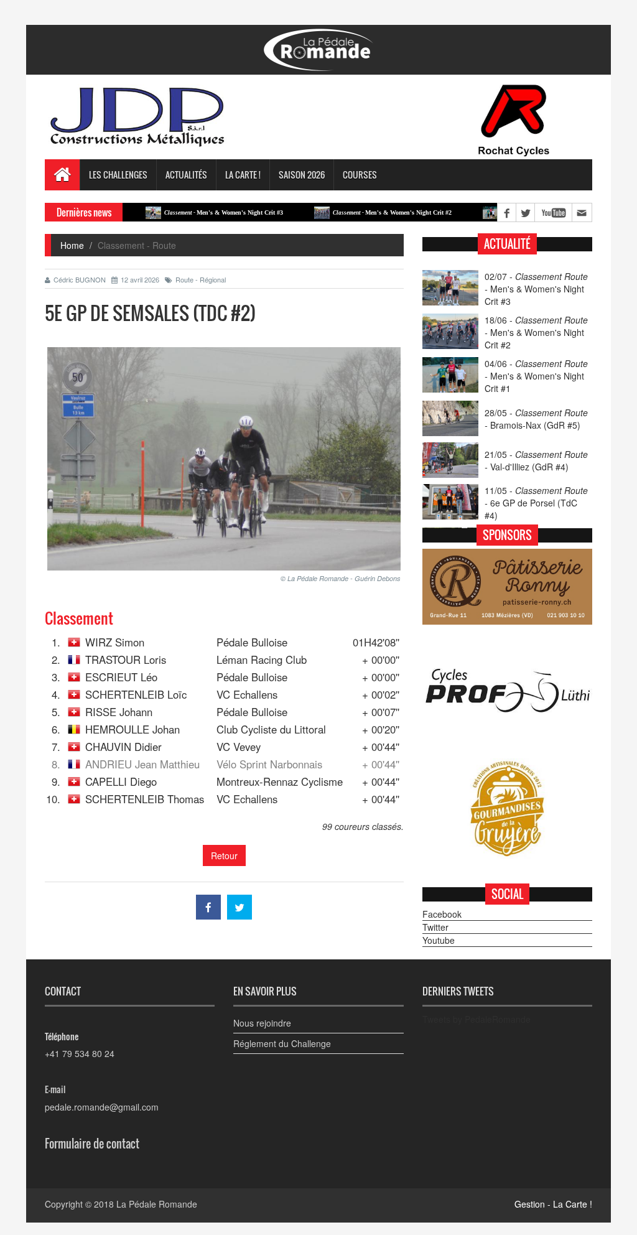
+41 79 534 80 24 (79, 1053)
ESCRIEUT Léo (121, 676)
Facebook (442, 914)
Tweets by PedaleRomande (476, 1019)
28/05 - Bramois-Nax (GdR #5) (536, 418)
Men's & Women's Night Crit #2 (361, 212)
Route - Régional (200, 279)
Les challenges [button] (118, 174)
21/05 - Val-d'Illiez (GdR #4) (536, 460)
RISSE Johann (118, 711)
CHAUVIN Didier (123, 746)
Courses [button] (360, 174)
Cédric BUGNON (79, 279)
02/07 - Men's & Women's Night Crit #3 (536, 288)
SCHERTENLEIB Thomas (144, 798)
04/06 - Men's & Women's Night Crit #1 (536, 375)
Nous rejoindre (262, 1023)
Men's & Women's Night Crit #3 (193, 212)
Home (72, 245)
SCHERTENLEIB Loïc (136, 694)
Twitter (435, 927)
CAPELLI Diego (121, 781)
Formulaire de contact (92, 1143)
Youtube (438, 940)
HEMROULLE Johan (132, 729)
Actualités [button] (186, 174)
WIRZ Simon (114, 642)
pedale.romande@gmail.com (102, 1107)
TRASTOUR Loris (125, 659)
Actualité (507, 244)
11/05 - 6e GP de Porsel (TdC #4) (536, 502)
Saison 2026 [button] (302, 174)
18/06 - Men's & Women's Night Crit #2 (536, 332)
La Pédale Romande (156, 1204)
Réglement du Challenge (282, 1043)
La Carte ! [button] (243, 174)
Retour (224, 855)
